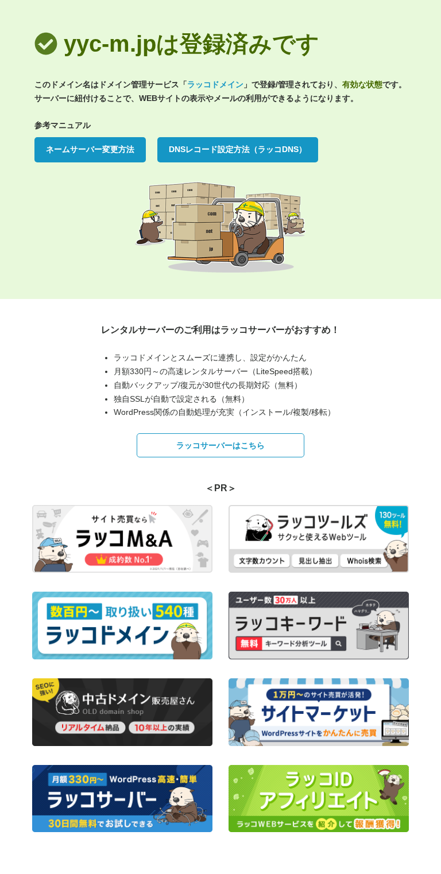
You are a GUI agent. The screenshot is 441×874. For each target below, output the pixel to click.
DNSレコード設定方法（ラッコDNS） (238, 149)
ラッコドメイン (215, 84)
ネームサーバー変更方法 (90, 149)
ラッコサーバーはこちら (220, 445)
